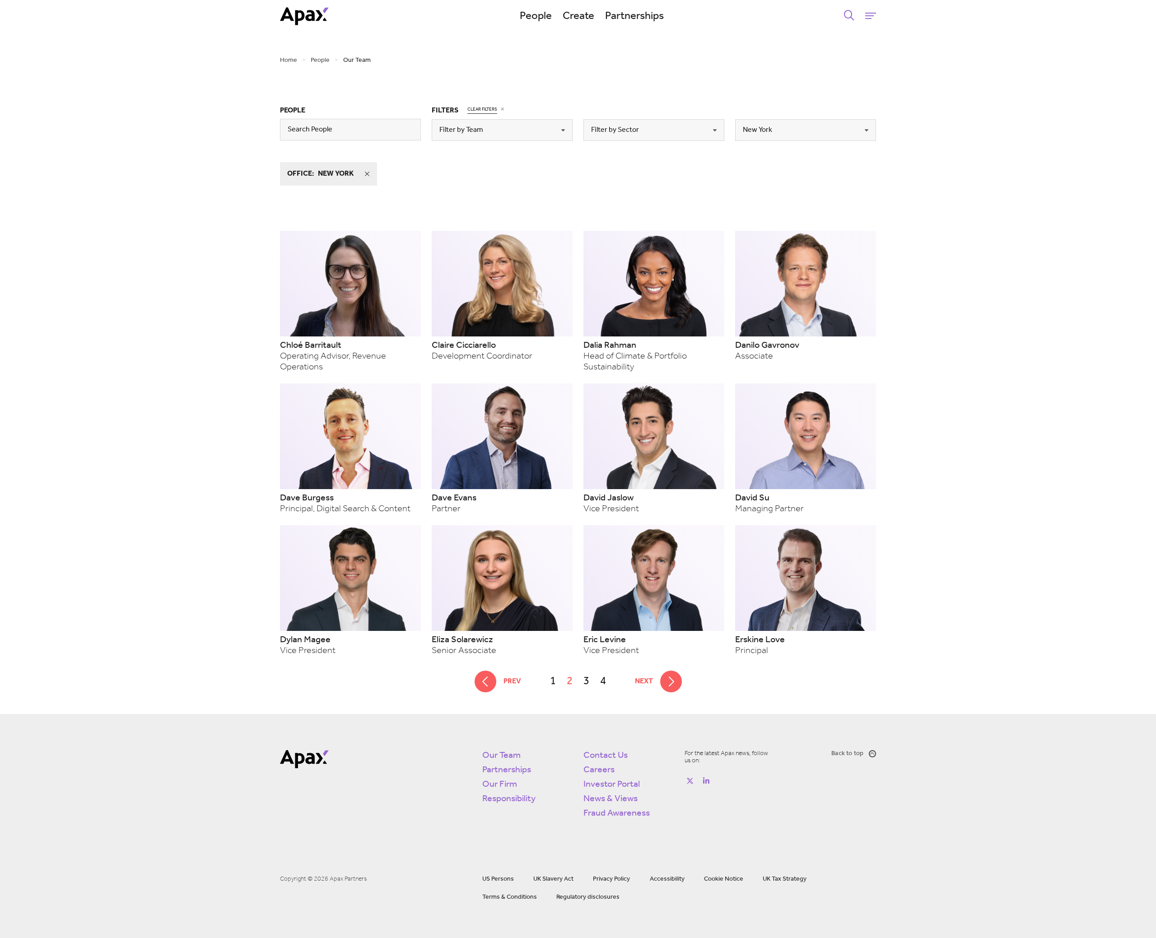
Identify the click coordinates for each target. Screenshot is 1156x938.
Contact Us (605, 755)
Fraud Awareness (616, 813)
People (536, 16)
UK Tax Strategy (784, 879)
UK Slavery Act (553, 879)
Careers (599, 770)
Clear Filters (482, 109)
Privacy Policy (611, 879)
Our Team (501, 755)
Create (578, 16)
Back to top (847, 753)
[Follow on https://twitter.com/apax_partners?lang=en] (690, 780)
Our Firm (499, 784)
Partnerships (634, 16)
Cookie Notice (723, 879)
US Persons (498, 879)
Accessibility (667, 879)
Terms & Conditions (509, 897)
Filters (445, 110)
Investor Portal (611, 784)
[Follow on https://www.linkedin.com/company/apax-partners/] (706, 780)
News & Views (610, 798)
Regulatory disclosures (588, 897)
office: (320, 173)
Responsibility (509, 798)
